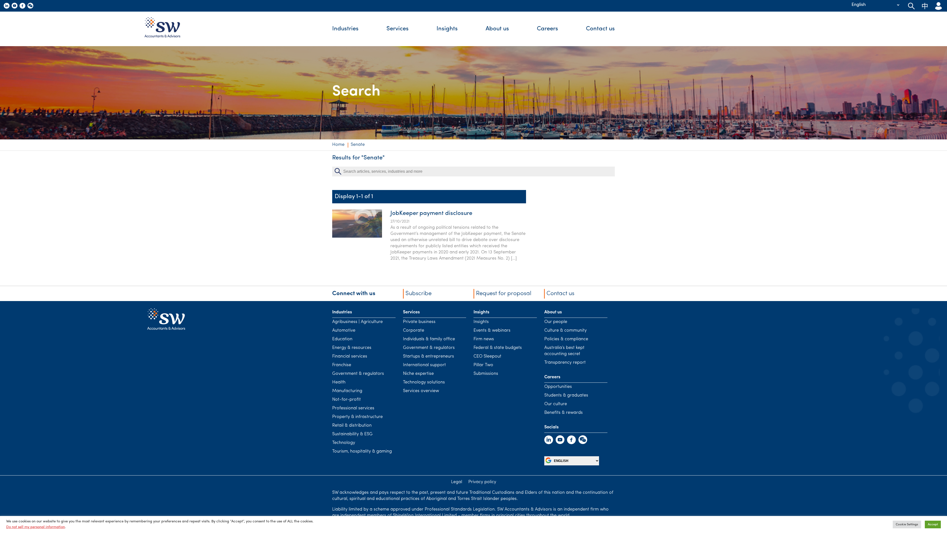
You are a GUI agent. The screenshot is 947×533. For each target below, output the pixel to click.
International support (424, 365)
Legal (456, 482)
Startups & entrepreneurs (428, 356)
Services (397, 29)
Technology (343, 443)
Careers (547, 29)
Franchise (341, 365)
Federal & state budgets (498, 348)
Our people (555, 322)
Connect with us (353, 294)
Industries (345, 29)
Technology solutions (424, 382)
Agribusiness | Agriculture (357, 322)
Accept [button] (933, 524)
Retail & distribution (352, 425)
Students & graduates (566, 395)
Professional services (353, 408)
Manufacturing (347, 391)
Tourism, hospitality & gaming (362, 451)
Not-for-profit (346, 400)
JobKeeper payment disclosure (431, 213)
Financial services (349, 356)
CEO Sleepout (487, 356)
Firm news (484, 339)
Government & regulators (358, 374)
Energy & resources (351, 348)
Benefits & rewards (563, 413)
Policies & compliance (566, 339)
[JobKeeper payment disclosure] (357, 236)
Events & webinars (492, 330)
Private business (419, 322)
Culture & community (565, 330)
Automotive (343, 330)
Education (342, 339)
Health (339, 382)
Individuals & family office (429, 339)
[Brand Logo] (166, 28)
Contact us (600, 29)
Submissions (486, 374)
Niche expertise (418, 374)
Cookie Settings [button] (907, 524)
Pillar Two (483, 365)
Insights (447, 29)
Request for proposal (503, 294)
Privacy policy (482, 482)
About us (497, 29)
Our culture (555, 404)
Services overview (421, 391)
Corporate (413, 330)
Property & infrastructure (357, 417)
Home (338, 145)
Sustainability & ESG (352, 434)
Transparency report (565, 363)
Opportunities (558, 387)
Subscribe (418, 294)
